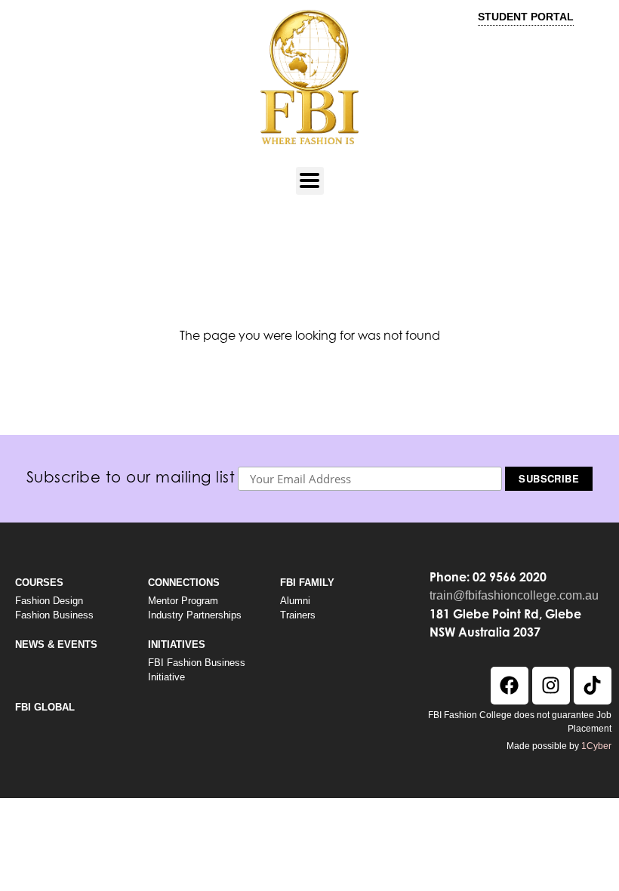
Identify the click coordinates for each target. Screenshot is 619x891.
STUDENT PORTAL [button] (526, 17)
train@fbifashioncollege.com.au (514, 595)
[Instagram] (551, 685)
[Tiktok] (592, 685)
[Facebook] (509, 685)
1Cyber (596, 746)
